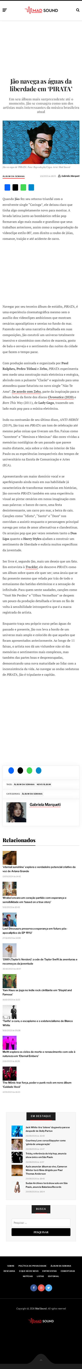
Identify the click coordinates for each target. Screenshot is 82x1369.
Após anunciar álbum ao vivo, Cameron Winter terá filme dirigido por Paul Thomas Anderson (46, 1170)
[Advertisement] (41, 272)
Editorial (53, 1276)
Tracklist (31, 567)
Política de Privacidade (33, 1266)
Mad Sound (40, 1308)
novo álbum (44, 784)
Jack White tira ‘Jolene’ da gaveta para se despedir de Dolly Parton (48, 1129)
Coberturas (68, 1271)
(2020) (61, 397)
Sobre (10, 1266)
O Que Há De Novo (29, 1271)
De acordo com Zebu (26, 391)
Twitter (48, 1287)
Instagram (41, 1287)
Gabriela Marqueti (70, 175)
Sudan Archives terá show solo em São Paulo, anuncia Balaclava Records (46, 1185)
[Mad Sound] (41, 10)
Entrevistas (49, 1271)
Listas (40, 1276)
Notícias (28, 1276)
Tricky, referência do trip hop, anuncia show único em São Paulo (46, 1155)
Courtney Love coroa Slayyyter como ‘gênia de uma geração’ (46, 1142)
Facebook (33, 1287)
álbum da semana (24, 784)
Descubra (9, 1271)
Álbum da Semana (13, 176)
